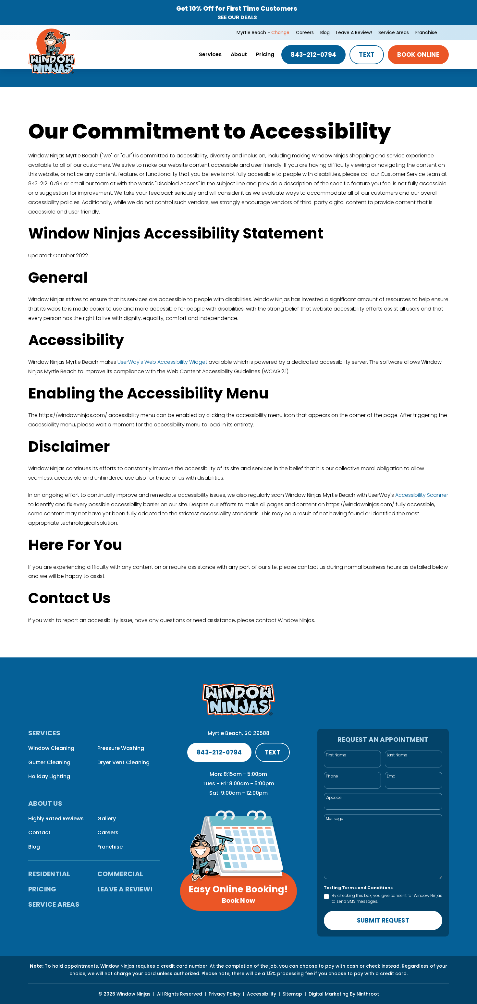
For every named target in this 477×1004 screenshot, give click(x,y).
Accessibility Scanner (421, 495)
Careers (305, 32)
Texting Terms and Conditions (358, 887)
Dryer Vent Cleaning (123, 762)
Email (392, 776)
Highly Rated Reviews (56, 818)
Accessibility (261, 994)
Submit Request (383, 920)
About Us (45, 803)
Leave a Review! (354, 32)
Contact (39, 832)
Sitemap (292, 994)
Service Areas (393, 32)
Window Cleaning (51, 748)
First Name (336, 755)
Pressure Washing (120, 748)
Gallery (106, 818)
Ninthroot (368, 994)
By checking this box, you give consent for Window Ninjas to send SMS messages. (387, 898)
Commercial (120, 873)
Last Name (397, 755)
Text (366, 54)
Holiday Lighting (49, 776)
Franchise (426, 32)
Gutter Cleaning (49, 762)
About (239, 54)
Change (280, 32)
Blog (325, 32)
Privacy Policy (224, 994)
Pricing (265, 54)
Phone (332, 776)
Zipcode (334, 797)
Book (418, 54)
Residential (49, 873)
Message (334, 818)
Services (210, 54)
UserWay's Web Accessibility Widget (163, 362)
